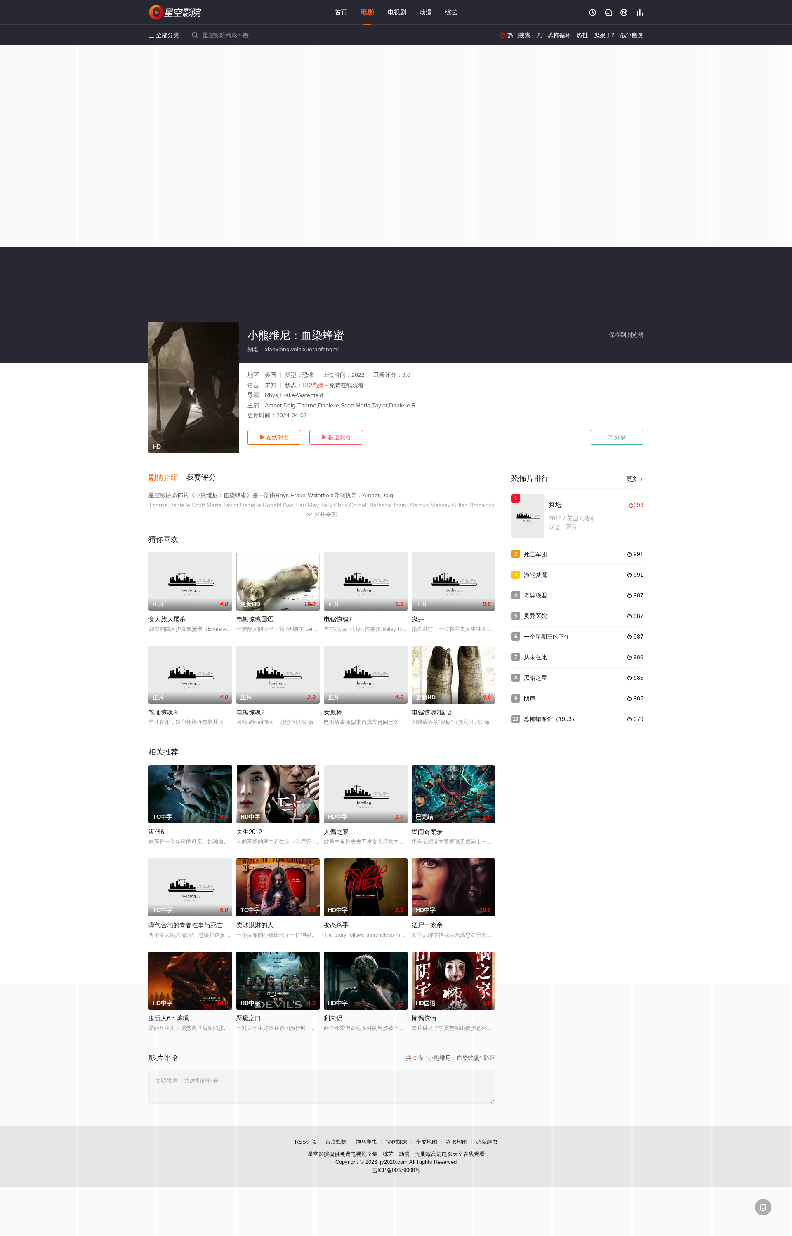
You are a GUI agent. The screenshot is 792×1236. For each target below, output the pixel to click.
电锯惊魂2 (250, 712)
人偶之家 (336, 831)
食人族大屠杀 (167, 619)
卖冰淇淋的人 (254, 924)
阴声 (529, 698)
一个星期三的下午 (547, 636)
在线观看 (274, 437)
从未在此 (535, 657)
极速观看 (336, 437)
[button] (167, 478)
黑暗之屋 (535, 677)
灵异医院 (535, 616)
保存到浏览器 (626, 334)
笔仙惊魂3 (162, 712)
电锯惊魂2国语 (432, 712)
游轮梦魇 (535, 574)
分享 (617, 437)
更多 (635, 478)
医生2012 (249, 831)
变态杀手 (336, 924)
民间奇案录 (427, 831)
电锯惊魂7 (338, 619)
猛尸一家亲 (427, 924)
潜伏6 (156, 831)
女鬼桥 (333, 712)
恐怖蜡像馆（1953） (551, 719)
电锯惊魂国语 (254, 619)
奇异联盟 (535, 595)
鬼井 (418, 619)
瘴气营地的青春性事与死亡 (185, 924)
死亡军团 (535, 554)
